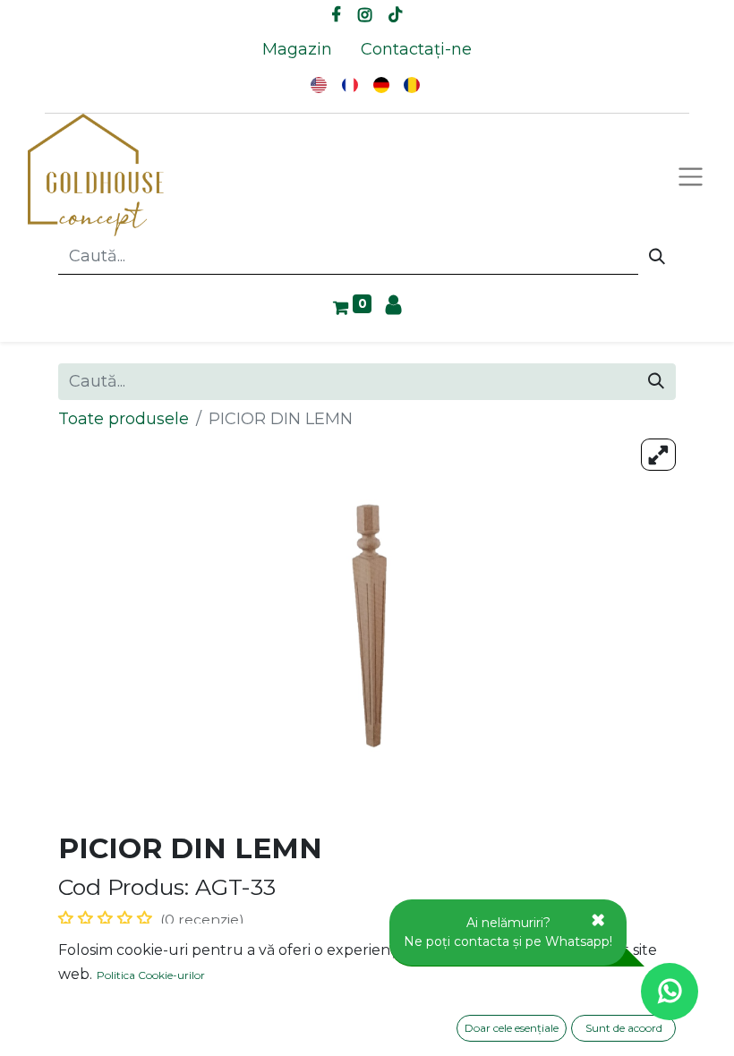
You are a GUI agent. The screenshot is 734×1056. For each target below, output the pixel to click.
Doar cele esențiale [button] (512, 1028)
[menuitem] (297, 49)
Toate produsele (123, 419)
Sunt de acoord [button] (623, 1028)
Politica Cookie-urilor (151, 975)
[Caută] (657, 257)
